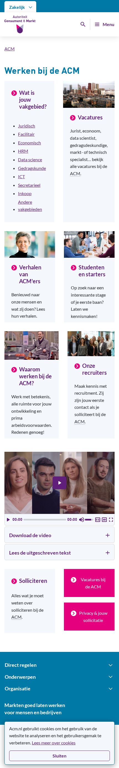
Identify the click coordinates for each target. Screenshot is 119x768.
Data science (30, 159)
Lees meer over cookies (54, 742)
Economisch (29, 142)
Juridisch (26, 125)
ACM (9, 48)
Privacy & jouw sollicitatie (93, 616)
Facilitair (26, 134)
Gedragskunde (32, 168)
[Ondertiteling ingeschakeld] (97, 519)
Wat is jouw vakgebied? (32, 99)
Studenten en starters (92, 270)
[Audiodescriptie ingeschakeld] (104, 519)
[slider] (45, 519)
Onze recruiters (94, 369)
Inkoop (25, 193)
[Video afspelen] (59, 482)
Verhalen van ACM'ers (30, 274)
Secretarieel (29, 185)
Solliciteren (33, 580)
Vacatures (90, 117)
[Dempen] (81, 519)
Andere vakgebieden (30, 205)
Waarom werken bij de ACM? (35, 376)
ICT (21, 176)
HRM (23, 151)
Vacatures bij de (93, 583)
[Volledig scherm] (111, 519)
